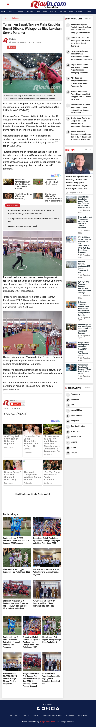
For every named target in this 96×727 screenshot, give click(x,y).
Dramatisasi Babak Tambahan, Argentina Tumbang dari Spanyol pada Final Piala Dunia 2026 (46, 540)
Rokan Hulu (76, 437)
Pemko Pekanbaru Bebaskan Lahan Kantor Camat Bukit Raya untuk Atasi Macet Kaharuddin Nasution (81, 136)
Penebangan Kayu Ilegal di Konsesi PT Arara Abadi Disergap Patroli (84, 369)
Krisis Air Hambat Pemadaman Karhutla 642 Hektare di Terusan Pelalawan (85, 222)
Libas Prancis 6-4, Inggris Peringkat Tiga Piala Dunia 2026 (51, 639)
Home (6, 18)
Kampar (74, 453)
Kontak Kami (82, 715)
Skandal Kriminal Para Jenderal (22, 226)
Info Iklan (36, 715)
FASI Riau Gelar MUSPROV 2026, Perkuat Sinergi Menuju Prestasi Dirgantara (46, 572)
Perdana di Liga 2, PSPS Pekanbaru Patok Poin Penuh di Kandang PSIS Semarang (16, 540)
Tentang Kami (14, 715)
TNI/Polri (22, 414)
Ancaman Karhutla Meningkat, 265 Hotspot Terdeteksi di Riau (84, 267)
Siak (72, 405)
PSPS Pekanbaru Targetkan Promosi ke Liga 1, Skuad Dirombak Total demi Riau (44, 603)
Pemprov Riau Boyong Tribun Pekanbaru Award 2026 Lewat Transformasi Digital (83, 349)
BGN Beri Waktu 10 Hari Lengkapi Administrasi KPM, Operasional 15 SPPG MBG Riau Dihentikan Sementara (84, 244)
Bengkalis (75, 421)
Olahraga (15, 18)
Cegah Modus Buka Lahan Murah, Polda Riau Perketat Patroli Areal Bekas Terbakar (84, 202)
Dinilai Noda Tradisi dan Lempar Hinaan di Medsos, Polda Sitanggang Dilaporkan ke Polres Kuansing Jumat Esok (81, 122)
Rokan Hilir (75, 431)
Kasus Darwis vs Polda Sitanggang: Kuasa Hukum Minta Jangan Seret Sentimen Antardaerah (80, 109)
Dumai (73, 447)
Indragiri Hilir (76, 415)
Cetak (13, 47)
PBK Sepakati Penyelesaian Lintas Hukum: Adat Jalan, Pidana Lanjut (79, 82)
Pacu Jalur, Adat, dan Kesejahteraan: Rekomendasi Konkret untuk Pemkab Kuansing (81, 55)
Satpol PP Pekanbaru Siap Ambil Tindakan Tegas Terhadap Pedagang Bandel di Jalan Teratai (79, 69)
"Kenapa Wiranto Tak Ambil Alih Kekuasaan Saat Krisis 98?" (33, 220)
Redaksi (26, 715)
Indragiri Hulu (76, 410)
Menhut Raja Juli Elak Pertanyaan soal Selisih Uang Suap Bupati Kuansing (80, 42)
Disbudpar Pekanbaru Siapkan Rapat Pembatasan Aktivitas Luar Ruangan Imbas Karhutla (84, 308)
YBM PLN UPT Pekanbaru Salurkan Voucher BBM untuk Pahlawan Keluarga (84, 287)
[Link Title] (38, 708)
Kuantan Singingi (78, 426)
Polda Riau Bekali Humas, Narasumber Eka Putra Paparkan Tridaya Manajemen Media (31, 212)
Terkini (70, 150)
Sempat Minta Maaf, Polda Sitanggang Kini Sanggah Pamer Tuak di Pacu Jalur (81, 95)
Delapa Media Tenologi (49, 722)
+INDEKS (87, 18)
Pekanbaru (75, 394)
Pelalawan (75, 399)
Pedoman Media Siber (52, 715)
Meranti (74, 442)
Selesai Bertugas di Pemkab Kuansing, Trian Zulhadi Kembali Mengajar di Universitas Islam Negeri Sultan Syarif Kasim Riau (81, 29)
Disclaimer (69, 715)
